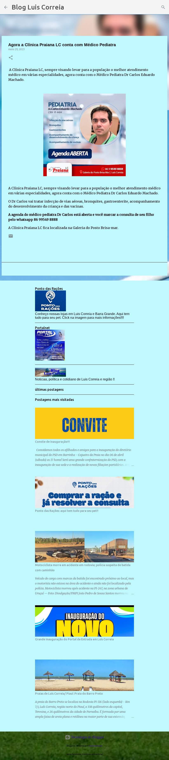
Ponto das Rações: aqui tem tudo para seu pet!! (66, 510)
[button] (10, 58)
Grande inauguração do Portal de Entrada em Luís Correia (74, 639)
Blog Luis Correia (38, 7)
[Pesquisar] (69, 7)
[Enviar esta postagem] (10, 237)
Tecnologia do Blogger (87, 737)
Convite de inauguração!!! (52, 441)
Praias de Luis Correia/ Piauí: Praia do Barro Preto (69, 693)
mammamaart (95, 746)
